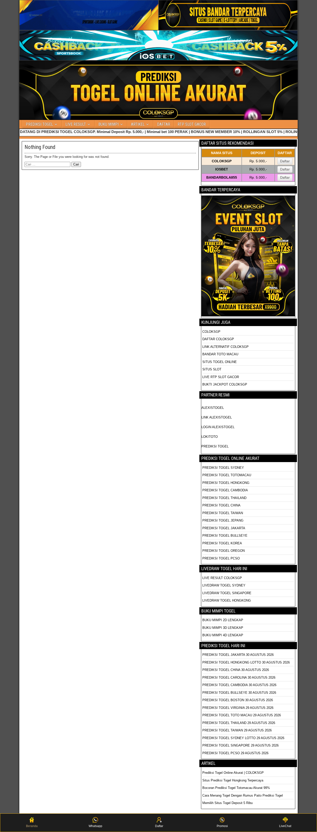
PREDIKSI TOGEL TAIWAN (222, 513)
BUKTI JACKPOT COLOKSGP (224, 384)
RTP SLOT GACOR (192, 124)
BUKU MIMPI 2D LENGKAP (222, 620)
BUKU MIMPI (108, 124)
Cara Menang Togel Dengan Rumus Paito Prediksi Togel (242, 795)
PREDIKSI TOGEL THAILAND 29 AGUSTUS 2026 (238, 723)
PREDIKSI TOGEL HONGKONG (225, 483)
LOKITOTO (209, 437)
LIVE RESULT (75, 124)
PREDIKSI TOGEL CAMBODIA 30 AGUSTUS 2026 (239, 685)
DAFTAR (163, 124)
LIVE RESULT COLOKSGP (222, 578)
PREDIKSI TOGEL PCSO (221, 558)
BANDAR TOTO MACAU (220, 354)
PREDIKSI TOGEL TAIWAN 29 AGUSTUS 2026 (237, 730)
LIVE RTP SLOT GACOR (220, 377)
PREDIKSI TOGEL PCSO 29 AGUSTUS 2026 (235, 753)
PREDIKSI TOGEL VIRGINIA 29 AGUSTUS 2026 (237, 708)
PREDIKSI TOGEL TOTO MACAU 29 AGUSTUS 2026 (241, 715)
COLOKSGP (211, 331)
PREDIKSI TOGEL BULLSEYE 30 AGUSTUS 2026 (239, 692)
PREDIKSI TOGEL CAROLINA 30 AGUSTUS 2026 (238, 677)
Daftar (285, 161)
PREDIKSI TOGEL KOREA (222, 543)
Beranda (32, 826)
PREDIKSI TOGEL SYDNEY (223, 468)
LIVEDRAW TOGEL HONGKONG (226, 600)
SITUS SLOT (211, 369)
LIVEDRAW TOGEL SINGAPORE (226, 593)
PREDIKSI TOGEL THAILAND (224, 498)
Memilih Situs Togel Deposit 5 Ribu (227, 803)
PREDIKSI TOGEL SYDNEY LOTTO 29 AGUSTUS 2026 (243, 738)
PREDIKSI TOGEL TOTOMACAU (226, 475)
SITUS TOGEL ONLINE (219, 362)
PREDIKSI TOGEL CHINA (221, 505)
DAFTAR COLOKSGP (218, 339)
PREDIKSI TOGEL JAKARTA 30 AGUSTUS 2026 (238, 655)
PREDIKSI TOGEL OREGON (223, 551)
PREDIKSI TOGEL (39, 124)
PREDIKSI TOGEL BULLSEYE (224, 535)
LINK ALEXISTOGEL (216, 417)
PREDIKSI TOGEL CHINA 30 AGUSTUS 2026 (235, 670)
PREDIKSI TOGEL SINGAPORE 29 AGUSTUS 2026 (240, 745)
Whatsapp (95, 826)
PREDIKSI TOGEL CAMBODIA (225, 490)
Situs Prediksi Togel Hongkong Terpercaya (233, 780)
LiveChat (285, 826)
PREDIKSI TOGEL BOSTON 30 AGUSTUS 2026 (237, 700)
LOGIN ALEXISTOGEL (218, 427)
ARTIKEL (138, 124)
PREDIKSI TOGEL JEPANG (222, 520)
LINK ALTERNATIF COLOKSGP (225, 347)
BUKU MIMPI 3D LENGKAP (222, 628)
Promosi (222, 826)
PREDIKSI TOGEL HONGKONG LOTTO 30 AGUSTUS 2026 (246, 662)
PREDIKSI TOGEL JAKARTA (223, 528)
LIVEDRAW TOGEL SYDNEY (223, 585)
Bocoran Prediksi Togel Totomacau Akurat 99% (236, 788)
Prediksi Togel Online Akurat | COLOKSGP (233, 773)
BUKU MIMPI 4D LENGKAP (222, 635)
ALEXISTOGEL (212, 408)
